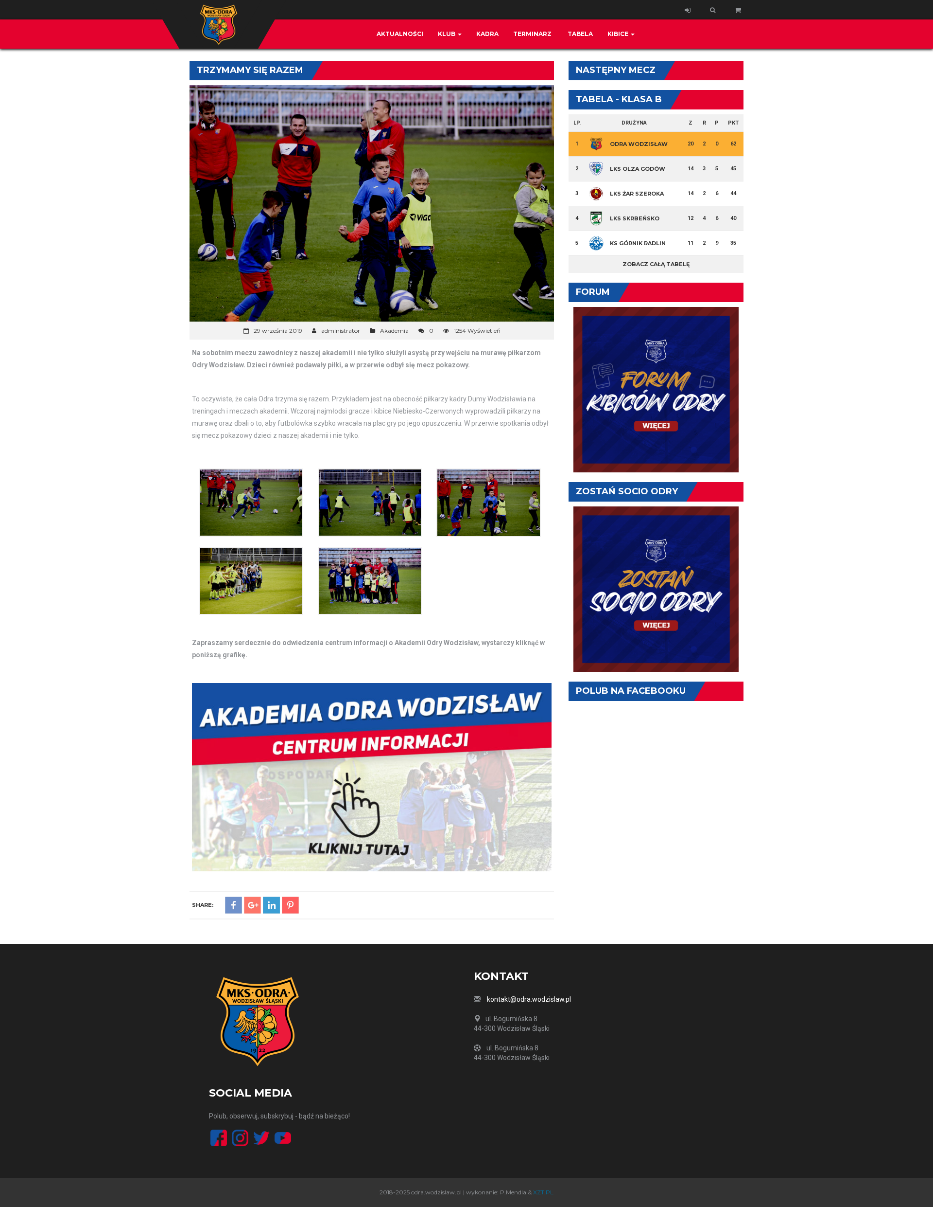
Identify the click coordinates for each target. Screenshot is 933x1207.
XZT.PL (543, 1192)
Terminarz (532, 33)
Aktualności (400, 33)
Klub (447, 33)
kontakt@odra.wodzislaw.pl (529, 999)
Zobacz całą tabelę (656, 264)
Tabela (579, 33)
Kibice (618, 33)
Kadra (487, 33)
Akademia (394, 330)
